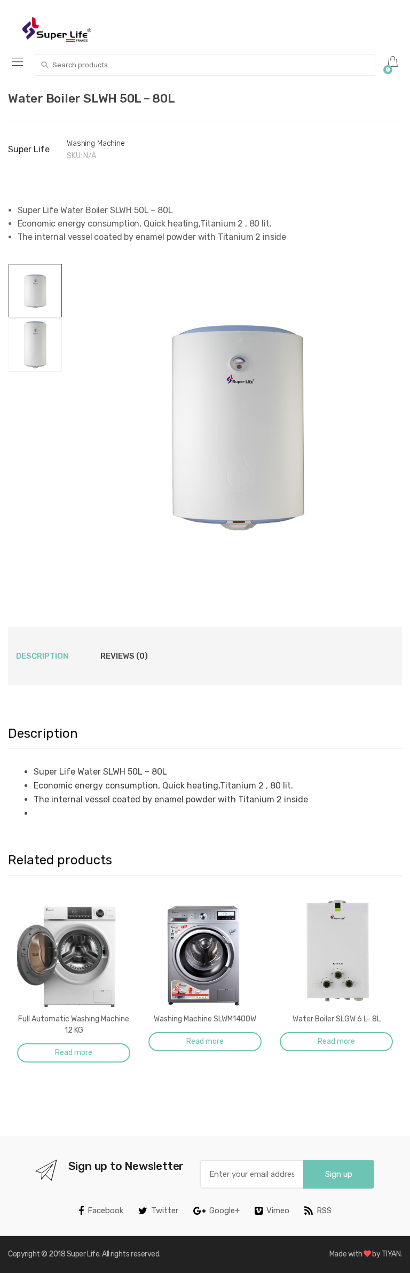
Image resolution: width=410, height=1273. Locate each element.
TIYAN (391, 1254)
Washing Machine (96, 143)
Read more (73, 1052)
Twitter (164, 1210)
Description (42, 656)
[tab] (42, 656)
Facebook (105, 1210)
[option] (238, 423)
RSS (324, 1210)
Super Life (29, 149)
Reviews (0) (124, 656)
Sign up (338, 1174)
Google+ (224, 1210)
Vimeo (277, 1210)
